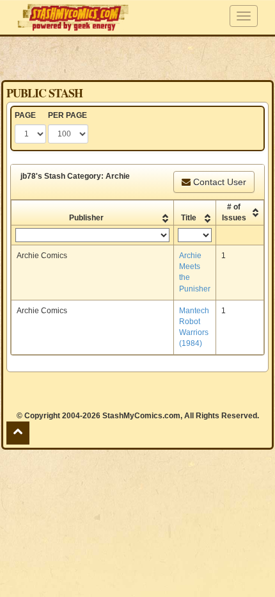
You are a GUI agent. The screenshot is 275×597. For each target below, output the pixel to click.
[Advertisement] (137, 58)
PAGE (25, 115)
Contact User (218, 182)
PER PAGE (67, 115)
